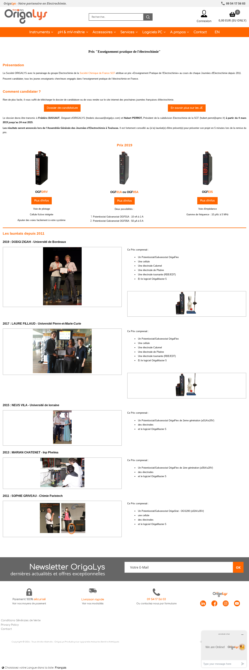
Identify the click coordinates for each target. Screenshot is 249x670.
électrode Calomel (152, 265)
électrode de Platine (153, 270)
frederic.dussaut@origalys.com (103, 118)
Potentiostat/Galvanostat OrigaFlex (160, 257)
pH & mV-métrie (71, 32)
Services (127, 32)
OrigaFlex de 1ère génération (184, 467)
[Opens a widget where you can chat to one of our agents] (224, 649)
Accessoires (102, 32)
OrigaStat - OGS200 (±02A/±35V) (186, 511)
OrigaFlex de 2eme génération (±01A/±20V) (191, 420)
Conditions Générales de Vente (20, 620)
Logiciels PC (152, 32)
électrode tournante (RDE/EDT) (159, 274)
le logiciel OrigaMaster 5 (153, 429)
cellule (146, 261)
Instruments (39, 32)
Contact (200, 32)
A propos (178, 32)
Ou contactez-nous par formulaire (156, 603)
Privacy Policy (10, 624)
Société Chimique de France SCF (97, 73)
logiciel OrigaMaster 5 (155, 279)
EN (217, 32)
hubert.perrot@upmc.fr (212, 118)
